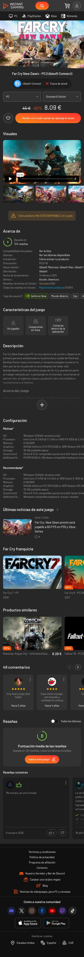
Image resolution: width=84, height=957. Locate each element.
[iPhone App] (28, 923)
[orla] (18, 682)
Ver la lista (45, 251)
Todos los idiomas (71, 721)
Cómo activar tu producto (54, 259)
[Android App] (56, 923)
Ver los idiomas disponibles (54, 255)
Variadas (44, 283)
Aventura (53, 279)
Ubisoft (43, 271)
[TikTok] (73, 911)
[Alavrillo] (52, 682)
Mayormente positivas (52, 287)
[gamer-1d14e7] (10, 785)
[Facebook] (42, 911)
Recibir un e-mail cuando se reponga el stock (48, 118)
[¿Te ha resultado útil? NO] (62, 832)
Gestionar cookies (42, 936)
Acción (43, 279)
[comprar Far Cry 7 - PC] (32, 572)
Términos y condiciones (42, 852)
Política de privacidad (42, 857)
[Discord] (11, 911)
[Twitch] (62, 911)
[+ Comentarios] (78, 667)
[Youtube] (52, 911)
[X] (22, 911)
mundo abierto (59, 296)
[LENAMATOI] (79, 785)
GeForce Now (38, 296)
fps (75, 296)
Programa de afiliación (42, 862)
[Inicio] (13, 6)
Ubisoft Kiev (66, 267)
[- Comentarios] (70, 667)
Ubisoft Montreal (48, 267)
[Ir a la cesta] (67, 6)
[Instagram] (32, 911)
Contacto (42, 867)
